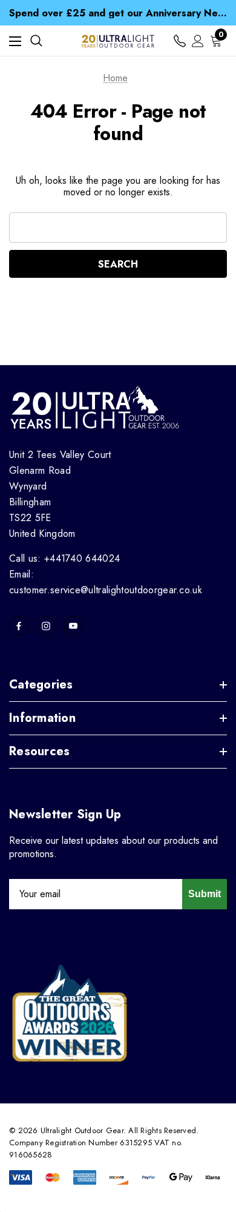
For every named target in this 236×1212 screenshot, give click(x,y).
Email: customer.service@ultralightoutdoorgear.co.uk (105, 582)
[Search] (36, 40)
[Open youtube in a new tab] (73, 626)
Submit (204, 894)
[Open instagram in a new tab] (46, 626)
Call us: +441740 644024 (64, 558)
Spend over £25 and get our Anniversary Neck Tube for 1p (118, 12)
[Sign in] (198, 41)
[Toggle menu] (15, 41)
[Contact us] (180, 41)
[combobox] (118, 227)
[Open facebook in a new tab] (18, 626)
